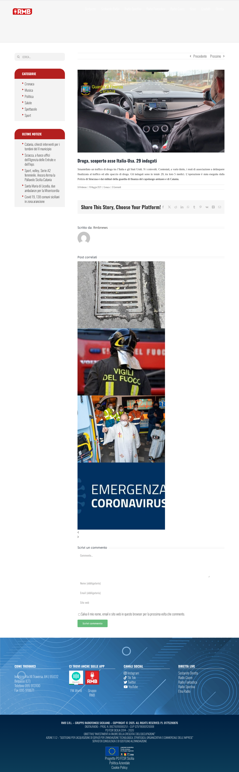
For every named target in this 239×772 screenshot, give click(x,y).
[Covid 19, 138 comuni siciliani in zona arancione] (121, 464)
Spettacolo (31, 109)
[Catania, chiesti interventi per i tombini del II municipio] (121, 263)
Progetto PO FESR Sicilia (119, 758)
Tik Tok (131, 677)
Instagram (133, 673)
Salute (28, 102)
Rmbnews (83, 187)
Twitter (131, 682)
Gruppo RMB (92, 693)
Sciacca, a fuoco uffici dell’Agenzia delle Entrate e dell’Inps (40, 159)
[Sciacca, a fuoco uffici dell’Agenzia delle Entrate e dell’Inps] (121, 330)
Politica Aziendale (119, 762)
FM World (76, 690)
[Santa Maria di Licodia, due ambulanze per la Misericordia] (121, 397)
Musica (29, 90)
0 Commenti (116, 187)
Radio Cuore (185, 677)
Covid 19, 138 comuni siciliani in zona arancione (42, 199)
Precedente (200, 56)
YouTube (133, 686)
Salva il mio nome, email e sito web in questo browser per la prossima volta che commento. (133, 613)
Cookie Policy (119, 767)
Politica (29, 96)
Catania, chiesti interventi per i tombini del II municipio (42, 146)
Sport (28, 115)
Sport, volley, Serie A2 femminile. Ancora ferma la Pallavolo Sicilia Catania (40, 175)
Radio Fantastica (187, 682)
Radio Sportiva (186, 686)
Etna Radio (184, 691)
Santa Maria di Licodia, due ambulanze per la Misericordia (42, 188)
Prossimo (215, 56)
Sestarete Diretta (188, 673)
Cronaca (107, 187)
